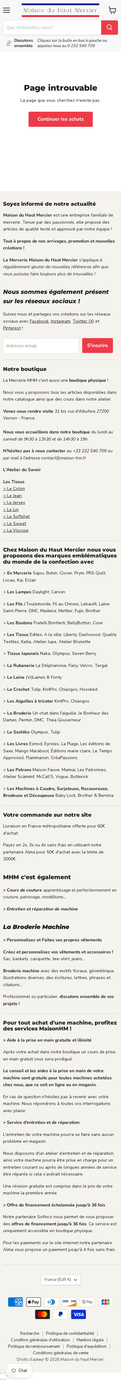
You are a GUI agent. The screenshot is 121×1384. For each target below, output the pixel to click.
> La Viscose (16, 530)
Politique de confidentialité (70, 1333)
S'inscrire (97, 345)
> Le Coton (14, 489)
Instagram (60, 321)
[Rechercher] (109, 27)
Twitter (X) (83, 321)
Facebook (39, 321)
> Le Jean (12, 496)
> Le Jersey (14, 502)
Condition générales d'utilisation (40, 1340)
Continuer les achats (61, 119)
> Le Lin (11, 510)
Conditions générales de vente (60, 1353)
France (57, 1280)
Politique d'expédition (86, 1346)
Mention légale (90, 1340)
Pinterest (12, 328)
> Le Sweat (14, 524)
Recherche (29, 1333)
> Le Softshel (16, 516)
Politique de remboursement (34, 1346)
